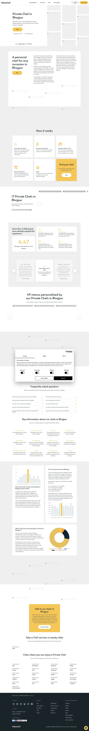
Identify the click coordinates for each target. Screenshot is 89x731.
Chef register (57, 2)
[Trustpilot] (23, 44)
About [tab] (64, 356)
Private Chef (53, 703)
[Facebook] (13, 704)
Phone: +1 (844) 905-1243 (18, 711)
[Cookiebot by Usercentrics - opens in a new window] (66, 352)
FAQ (38, 710)
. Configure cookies (73, 726)
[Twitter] (21, 704)
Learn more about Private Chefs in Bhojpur (22, 209)
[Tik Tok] (28, 704)
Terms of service (54, 705)
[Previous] (39, 203)
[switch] (37, 373)
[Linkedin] (24, 704)
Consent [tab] (25, 356)
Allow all (63, 378)
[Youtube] (31, 704)
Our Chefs (42, 2)
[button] (39, 205)
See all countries (69, 720)
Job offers (39, 708)
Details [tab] (44, 356)
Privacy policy (54, 708)
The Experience (33, 2)
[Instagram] (17, 704)
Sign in (38, 713)
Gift (49, 2)
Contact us (53, 713)
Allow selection (44, 378)
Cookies (52, 710)
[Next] (75, 270)
